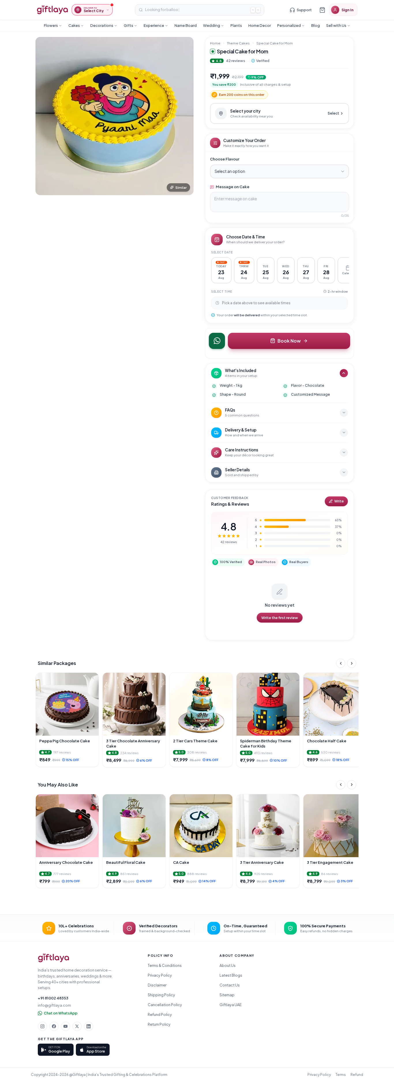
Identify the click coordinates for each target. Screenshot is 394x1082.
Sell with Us (336, 25)
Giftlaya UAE (230, 1004)
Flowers (51, 25)
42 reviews (235, 60)
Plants (236, 25)
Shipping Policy (161, 995)
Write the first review (279, 617)
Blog (315, 25)
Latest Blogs (230, 975)
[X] (77, 1026)
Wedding (211, 25)
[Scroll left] (340, 663)
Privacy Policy (160, 975)
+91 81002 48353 (53, 998)
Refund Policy (160, 1014)
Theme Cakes (238, 43)
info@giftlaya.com (54, 1005)
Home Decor (259, 25)
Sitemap (226, 995)
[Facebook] (54, 1026)
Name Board (186, 25)
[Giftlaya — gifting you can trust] (52, 9)
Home (215, 43)
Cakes (74, 25)
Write (339, 501)
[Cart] (322, 10)
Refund (356, 1074)
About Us (227, 965)
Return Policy (159, 1024)
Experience (154, 25)
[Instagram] (42, 1026)
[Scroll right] (351, 663)
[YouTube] (65, 1026)
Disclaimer (157, 985)
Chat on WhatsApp (61, 1013)
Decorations (101, 25)
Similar (181, 187)
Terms (340, 1074)
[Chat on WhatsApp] (217, 341)
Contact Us (229, 985)
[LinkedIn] (88, 1026)
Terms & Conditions (165, 965)
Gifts (128, 25)
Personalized (289, 25)
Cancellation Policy (165, 1004)
